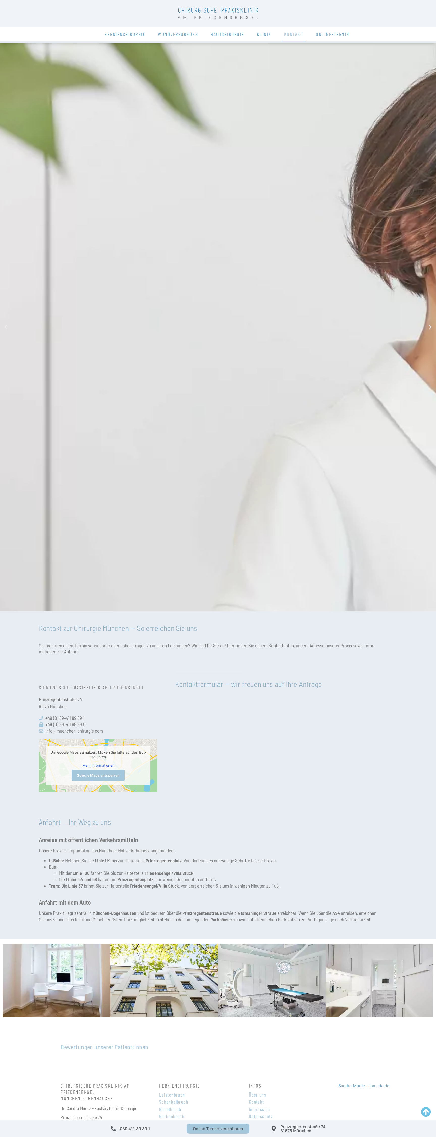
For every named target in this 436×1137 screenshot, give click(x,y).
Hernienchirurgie (124, 34)
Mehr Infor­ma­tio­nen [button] (98, 765)
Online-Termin (332, 34)
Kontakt (294, 34)
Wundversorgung (178, 34)
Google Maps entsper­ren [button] (98, 775)
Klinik (264, 34)
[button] (6, 327)
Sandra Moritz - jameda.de (363, 1085)
